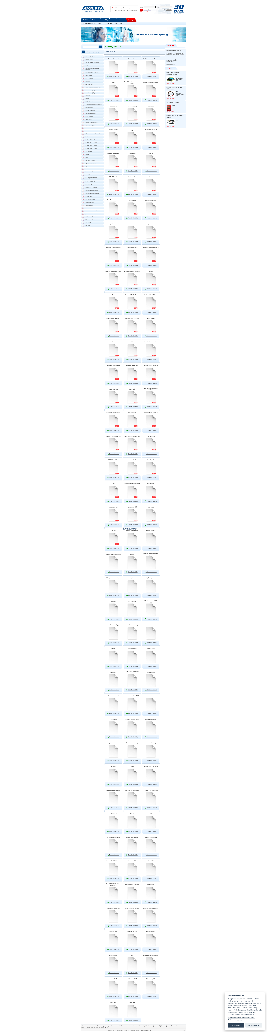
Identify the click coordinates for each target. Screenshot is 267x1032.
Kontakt (102, 1027)
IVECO (87, 65)
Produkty (85, 20)
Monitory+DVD (89, 184)
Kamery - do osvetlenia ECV (92, 128)
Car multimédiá (89, 107)
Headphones (89, 75)
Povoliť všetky (235, 1025)
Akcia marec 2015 (90, 216)
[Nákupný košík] (141, 9)
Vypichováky (89, 119)
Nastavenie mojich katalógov (93, 23)
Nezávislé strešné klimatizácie (171, 60)
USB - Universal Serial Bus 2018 (93, 87)
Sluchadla (88, 81)
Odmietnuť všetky (254, 1025)
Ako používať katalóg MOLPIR (113, 23)
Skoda (87, 154)
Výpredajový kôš (89, 219)
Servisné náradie (90, 202)
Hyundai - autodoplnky (91, 163)
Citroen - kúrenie (89, 59)
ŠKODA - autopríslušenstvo (92, 62)
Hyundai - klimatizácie (91, 166)
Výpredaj (121, 20)
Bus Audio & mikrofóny (91, 160)
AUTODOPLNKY (90, 84)
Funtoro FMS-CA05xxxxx (91, 148)
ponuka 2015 (89, 213)
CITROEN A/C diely (90, 199)
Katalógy (131, 20)
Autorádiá (88, 174)
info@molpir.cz (128, 7)
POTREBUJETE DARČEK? (174, 50)
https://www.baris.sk (146, 1030)
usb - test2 (88, 222)
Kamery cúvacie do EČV (91, 113)
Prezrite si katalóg (114, 76)
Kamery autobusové (90, 110)
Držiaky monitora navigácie (92, 72)
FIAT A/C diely (89, 196)
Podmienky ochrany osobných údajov (241, 1018)
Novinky (105, 20)
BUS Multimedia (89, 101)
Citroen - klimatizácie (90, 56)
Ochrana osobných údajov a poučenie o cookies (123, 1026)
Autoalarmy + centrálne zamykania (94, 104)
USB (87, 208)
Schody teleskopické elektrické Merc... (172, 73)
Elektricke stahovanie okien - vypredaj (92, 69)
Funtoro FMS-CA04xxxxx (91, 145)
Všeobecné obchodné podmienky (100, 1026)
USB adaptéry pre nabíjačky (92, 211)
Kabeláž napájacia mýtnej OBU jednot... (174, 88)
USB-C (87, 98)
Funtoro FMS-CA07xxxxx (91, 181)
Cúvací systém (89, 205)
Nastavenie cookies (235, 1020)
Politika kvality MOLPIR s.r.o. (145, 1026)
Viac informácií (170, 83)
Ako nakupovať (86, 1026)
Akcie (113, 20)
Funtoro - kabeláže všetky (92, 122)
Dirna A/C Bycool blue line (92, 190)
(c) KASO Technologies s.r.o (133, 1030)
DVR (87, 157)
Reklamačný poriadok (92, 1027)
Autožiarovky (89, 151)
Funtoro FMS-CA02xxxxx (91, 142)
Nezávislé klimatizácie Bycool (92, 131)
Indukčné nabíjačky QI (91, 90)
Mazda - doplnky (89, 171)
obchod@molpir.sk (119, 7)
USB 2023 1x (89, 95)
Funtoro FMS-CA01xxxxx (91, 139)
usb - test (88, 225)
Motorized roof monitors (91, 187)
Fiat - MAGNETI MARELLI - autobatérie (92, 178)
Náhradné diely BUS (90, 125)
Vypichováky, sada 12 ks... (174, 102)
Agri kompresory (89, 78)
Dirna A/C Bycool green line (92, 193)
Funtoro (87, 136)
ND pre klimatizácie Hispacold (93, 133)
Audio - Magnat (89, 116)
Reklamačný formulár (160, 1026)
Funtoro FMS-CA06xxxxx (91, 169)
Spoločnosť (95, 20)
